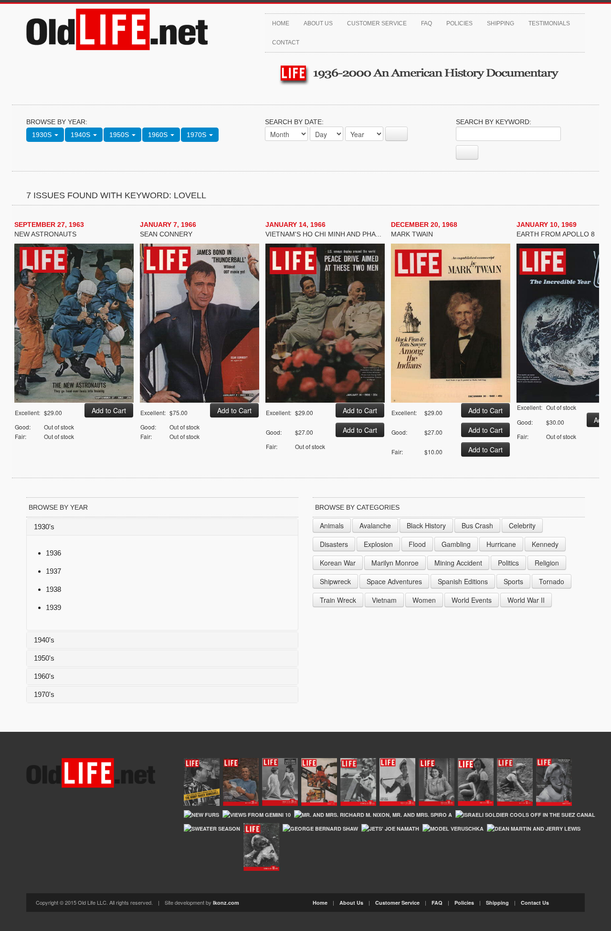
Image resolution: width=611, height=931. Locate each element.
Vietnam (384, 600)
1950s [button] (120, 135)
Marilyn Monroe (395, 562)
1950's (44, 658)
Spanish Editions (463, 581)
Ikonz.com (226, 902)
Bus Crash (477, 525)
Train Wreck (338, 600)
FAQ (426, 23)
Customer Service (377, 23)
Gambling (456, 544)
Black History (426, 525)
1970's (44, 694)
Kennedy (545, 544)
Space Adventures (394, 581)
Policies (459, 23)
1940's (44, 640)
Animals (332, 525)
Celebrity (522, 525)
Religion (547, 562)
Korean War (338, 562)
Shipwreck (335, 581)
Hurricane (501, 544)
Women (424, 600)
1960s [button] (158, 135)
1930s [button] (42, 135)
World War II (526, 600)
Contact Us (535, 902)
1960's (44, 676)
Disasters (334, 544)
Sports (513, 581)
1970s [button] (197, 135)
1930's (44, 527)
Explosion (378, 544)
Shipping (500, 23)
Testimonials (549, 23)
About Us (318, 23)
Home (280, 23)
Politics (508, 562)
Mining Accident (458, 562)
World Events (472, 600)
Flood (417, 544)
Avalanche (375, 525)
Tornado (551, 581)
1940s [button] (81, 135)
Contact (285, 42)
